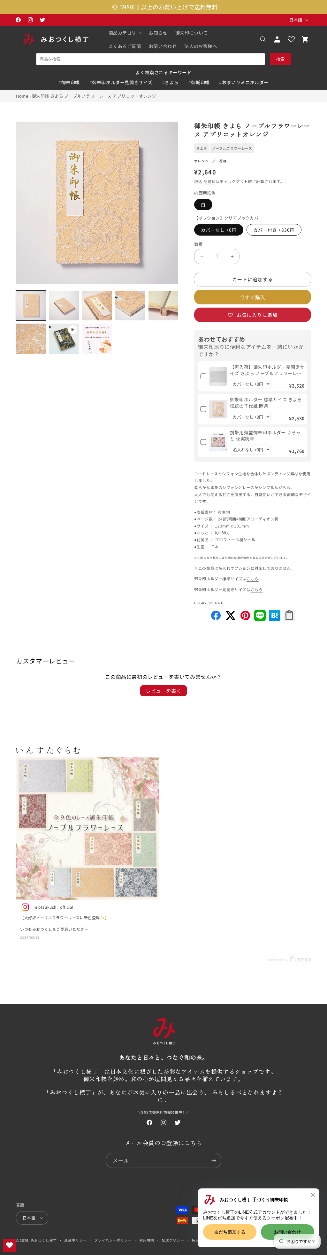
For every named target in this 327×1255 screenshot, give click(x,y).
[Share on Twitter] (230, 619)
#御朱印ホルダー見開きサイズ (121, 82)
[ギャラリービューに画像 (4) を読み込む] (130, 306)
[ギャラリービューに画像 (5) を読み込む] (163, 306)
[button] (125, 32)
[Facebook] (216, 619)
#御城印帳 (199, 82)
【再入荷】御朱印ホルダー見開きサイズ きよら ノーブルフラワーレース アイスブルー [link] (267, 370)
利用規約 (146, 1240)
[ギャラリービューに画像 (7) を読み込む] (97, 339)
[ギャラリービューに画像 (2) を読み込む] (64, 306)
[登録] (214, 1160)
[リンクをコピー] (289, 615)
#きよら (170, 82)
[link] (218, 376)
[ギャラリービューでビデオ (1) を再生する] (64, 339)
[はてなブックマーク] (274, 619)
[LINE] (260, 619)
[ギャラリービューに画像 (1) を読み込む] (31, 306)
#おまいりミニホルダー (244, 82)
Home (22, 96)
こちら (253, 578)
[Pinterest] (245, 619)
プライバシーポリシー (113, 1240)
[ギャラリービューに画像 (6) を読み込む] (31, 339)
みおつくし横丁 (44, 1240)
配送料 (209, 181)
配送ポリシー (173, 1240)
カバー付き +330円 (274, 230)
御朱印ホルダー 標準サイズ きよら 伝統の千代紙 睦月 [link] (266, 403)
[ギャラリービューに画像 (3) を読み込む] (97, 306)
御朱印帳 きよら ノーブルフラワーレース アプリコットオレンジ (94, 96)
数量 (198, 244)
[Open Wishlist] (291, 39)
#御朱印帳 (69, 82)
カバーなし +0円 (219, 230)
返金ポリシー (75, 1240)
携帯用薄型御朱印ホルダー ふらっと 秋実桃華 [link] (265, 436)
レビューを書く (163, 691)
